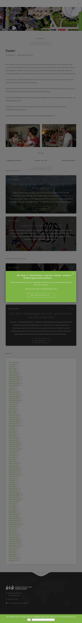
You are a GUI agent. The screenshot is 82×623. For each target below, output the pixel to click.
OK (29, 619)
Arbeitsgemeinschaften (40, 295)
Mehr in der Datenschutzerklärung (43, 619)
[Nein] (79, 619)
